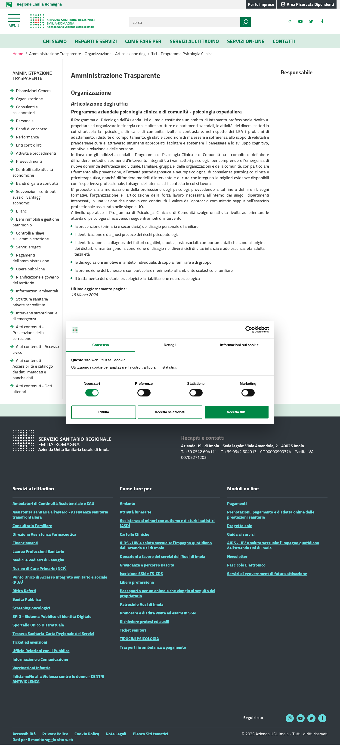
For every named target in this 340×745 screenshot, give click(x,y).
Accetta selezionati (170, 412)
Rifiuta (103, 412)
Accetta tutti (236, 412)
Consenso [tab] (100, 345)
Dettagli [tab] (170, 345)
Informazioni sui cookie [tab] (239, 345)
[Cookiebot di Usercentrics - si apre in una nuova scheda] (249, 329)
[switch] (144, 393)
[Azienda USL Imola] (74, 21)
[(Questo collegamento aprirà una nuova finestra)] (322, 21)
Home (18, 53)
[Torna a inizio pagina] (330, 735)
